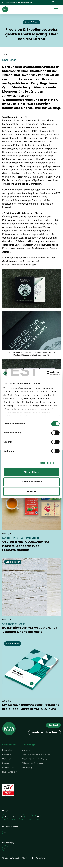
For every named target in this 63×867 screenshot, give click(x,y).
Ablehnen (31, 491)
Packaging (6, 754)
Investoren (6, 763)
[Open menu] (56, 9)
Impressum (26, 750)
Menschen (6, 759)
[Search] (53, 2)
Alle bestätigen (31, 472)
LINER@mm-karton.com (23, 264)
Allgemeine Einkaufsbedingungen (35, 759)
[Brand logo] (5, 9)
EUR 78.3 (15, 2)
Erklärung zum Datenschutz (33, 763)
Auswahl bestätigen (31, 481)
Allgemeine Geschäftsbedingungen (36, 754)
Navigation (9, 744)
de (58, 2)
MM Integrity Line (29, 767)
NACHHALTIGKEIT (9, 772)
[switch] (55, 432)
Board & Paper (8, 750)
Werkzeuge (28, 744)
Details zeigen (46, 463)
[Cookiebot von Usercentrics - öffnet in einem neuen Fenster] (47, 373)
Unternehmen (8, 767)
